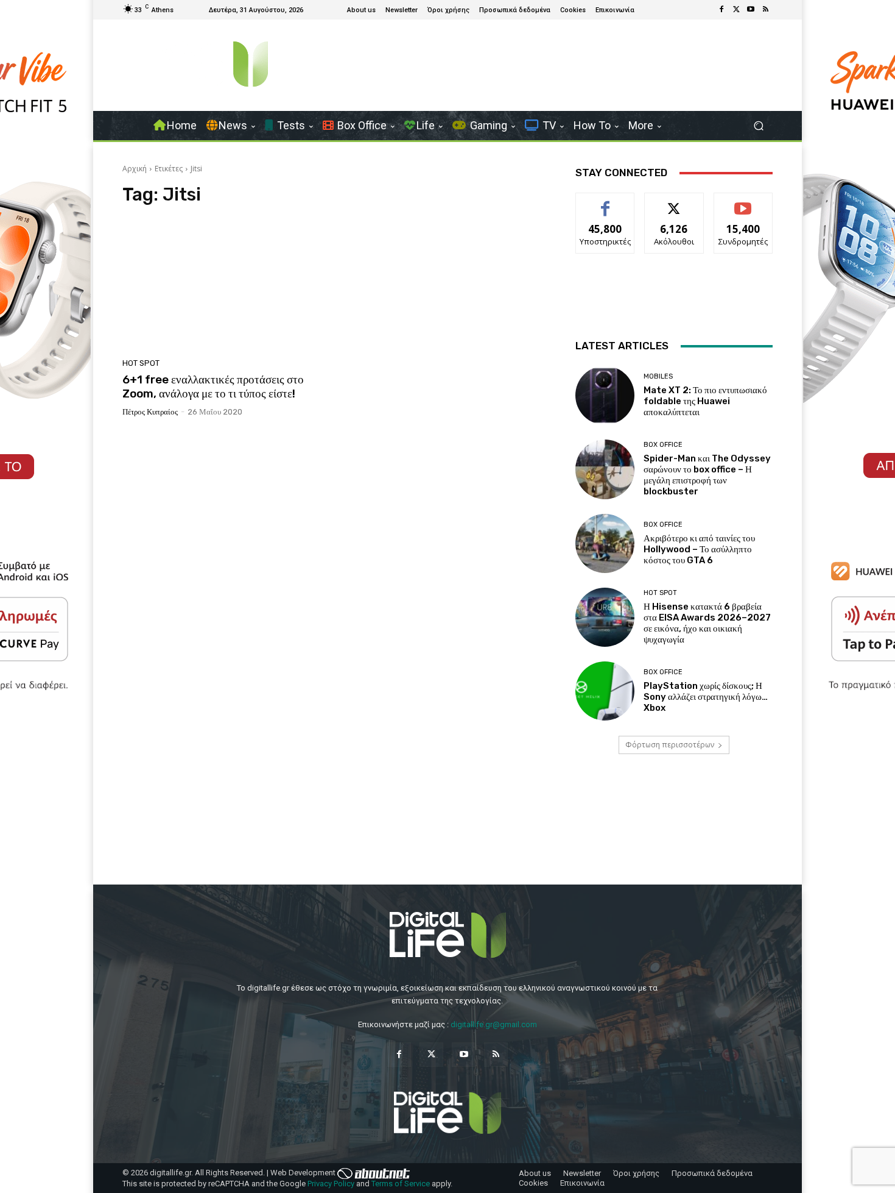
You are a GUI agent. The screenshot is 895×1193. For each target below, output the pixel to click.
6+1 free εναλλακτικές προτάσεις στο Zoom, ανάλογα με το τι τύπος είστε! (213, 386)
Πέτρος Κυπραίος (150, 411)
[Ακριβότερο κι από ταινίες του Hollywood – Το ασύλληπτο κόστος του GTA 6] (604, 543)
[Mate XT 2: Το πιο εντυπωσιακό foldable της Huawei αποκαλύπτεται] (604, 395)
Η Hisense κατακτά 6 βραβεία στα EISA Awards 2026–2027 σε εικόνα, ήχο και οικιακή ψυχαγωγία (707, 623)
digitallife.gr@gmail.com (494, 1024)
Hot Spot (141, 363)
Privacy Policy (330, 1183)
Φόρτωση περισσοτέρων (669, 744)
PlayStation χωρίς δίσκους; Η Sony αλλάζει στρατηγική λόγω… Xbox (706, 696)
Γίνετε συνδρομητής (743, 207)
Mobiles (658, 376)
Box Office (663, 444)
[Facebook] (721, 9)
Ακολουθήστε (674, 202)
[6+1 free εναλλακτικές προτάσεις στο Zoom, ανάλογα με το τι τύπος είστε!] (224, 285)
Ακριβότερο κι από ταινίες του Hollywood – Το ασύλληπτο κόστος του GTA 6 (699, 549)
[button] (758, 126)
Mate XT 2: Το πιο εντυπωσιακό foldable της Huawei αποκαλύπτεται (705, 401)
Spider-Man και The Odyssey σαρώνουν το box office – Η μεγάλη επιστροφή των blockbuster (707, 475)
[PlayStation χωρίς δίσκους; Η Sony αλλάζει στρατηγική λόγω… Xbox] (604, 691)
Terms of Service (400, 1183)
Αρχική (134, 168)
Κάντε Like (605, 202)
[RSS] (765, 9)
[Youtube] (750, 9)
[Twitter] (736, 9)
